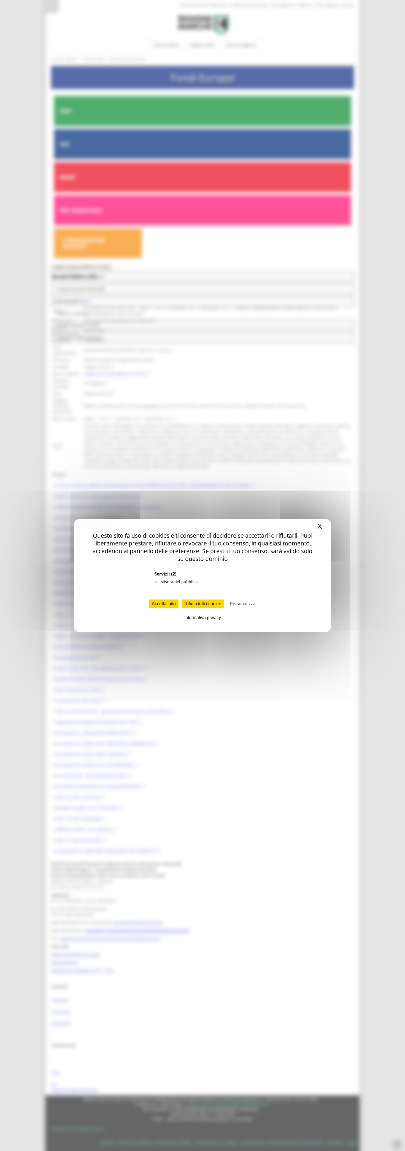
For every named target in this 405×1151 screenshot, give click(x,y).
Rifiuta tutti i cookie (202, 603)
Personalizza (242, 603)
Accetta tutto (164, 603)
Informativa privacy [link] (202, 617)
